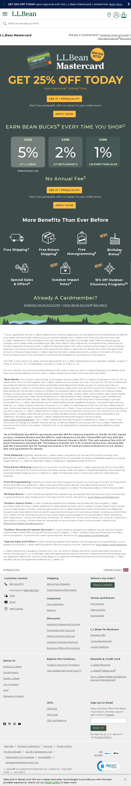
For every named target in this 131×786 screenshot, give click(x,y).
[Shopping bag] (125, 15)
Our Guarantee (55, 604)
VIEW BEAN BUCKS (108, 38)
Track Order (102, 585)
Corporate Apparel (101, 641)
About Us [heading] (9, 660)
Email (12, 602)
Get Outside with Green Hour (64, 670)
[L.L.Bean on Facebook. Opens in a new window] (4, 723)
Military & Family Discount (61, 636)
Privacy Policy (103, 737)
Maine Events (98, 609)
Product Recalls (12, 751)
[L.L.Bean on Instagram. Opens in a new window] (14, 723)
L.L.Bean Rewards (100, 664)
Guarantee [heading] (54, 598)
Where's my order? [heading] (103, 578)
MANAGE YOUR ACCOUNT (114, 35)
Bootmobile (97, 615)
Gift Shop (52, 708)
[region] (65, 4)
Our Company (11, 684)
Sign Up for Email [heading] (102, 702)
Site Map (9, 746)
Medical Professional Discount (63, 624)
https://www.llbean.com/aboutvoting (23, 523)
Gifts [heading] (50, 702)
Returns (51, 610)
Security (48, 746)
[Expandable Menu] (5, 14)
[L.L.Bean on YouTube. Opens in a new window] (19, 723)
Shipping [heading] (53, 578)
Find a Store (97, 603)
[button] (109, 766)
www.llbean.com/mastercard (18, 419)
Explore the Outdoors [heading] (61, 659)
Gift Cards (52, 714)
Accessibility (45, 757)
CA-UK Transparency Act (38, 751)
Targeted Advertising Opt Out (21, 762)
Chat (12, 595)
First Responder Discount (61, 630)
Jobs (5, 690)
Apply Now (115, 4)
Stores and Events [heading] (102, 598)
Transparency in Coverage (19, 757)
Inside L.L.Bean (11, 678)
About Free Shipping (58, 584)
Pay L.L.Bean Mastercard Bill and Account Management (108, 678)
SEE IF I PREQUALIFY (64, 98)
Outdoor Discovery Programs (63, 664)
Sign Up (98, 728)
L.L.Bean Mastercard (103, 670)
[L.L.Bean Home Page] (28, 14)
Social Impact (10, 672)
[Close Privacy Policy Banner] (125, 780)
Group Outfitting (100, 646)
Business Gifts (98, 635)
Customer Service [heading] (15, 578)
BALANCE (100, 305)
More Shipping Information (62, 590)
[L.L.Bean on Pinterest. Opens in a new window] (9, 723)
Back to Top (12, 569)
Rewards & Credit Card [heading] (105, 659)
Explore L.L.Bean (12, 666)
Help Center (16, 608)
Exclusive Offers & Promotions (63, 648)
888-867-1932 (31, 590)
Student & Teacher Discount (62, 642)
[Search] (5, 23)
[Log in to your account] (116, 15)
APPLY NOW (64, 114)
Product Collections (29, 746)
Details (110, 714)
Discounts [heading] (53, 618)
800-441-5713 (16, 584)
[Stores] (110, 15)
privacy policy (52, 782)
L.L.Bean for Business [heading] (105, 629)
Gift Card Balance (56, 720)
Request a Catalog (13, 696)
